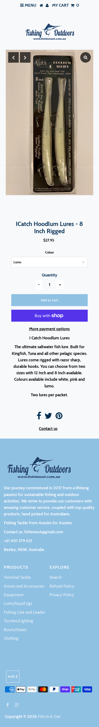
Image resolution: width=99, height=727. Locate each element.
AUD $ (13, 676)
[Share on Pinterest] (59, 417)
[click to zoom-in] (85, 57)
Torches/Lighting (18, 620)
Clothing (11, 638)
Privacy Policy (62, 594)
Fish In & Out (49, 716)
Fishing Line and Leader (24, 612)
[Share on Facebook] (39, 417)
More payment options (49, 328)
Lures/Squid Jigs (18, 603)
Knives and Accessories (24, 586)
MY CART (65, 5)
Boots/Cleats (15, 629)
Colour (49, 252)
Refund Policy (62, 586)
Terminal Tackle (17, 577)
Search (56, 577)
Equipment (14, 594)
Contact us (48, 428)
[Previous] (13, 57)
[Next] (25, 57)
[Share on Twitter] (48, 417)
